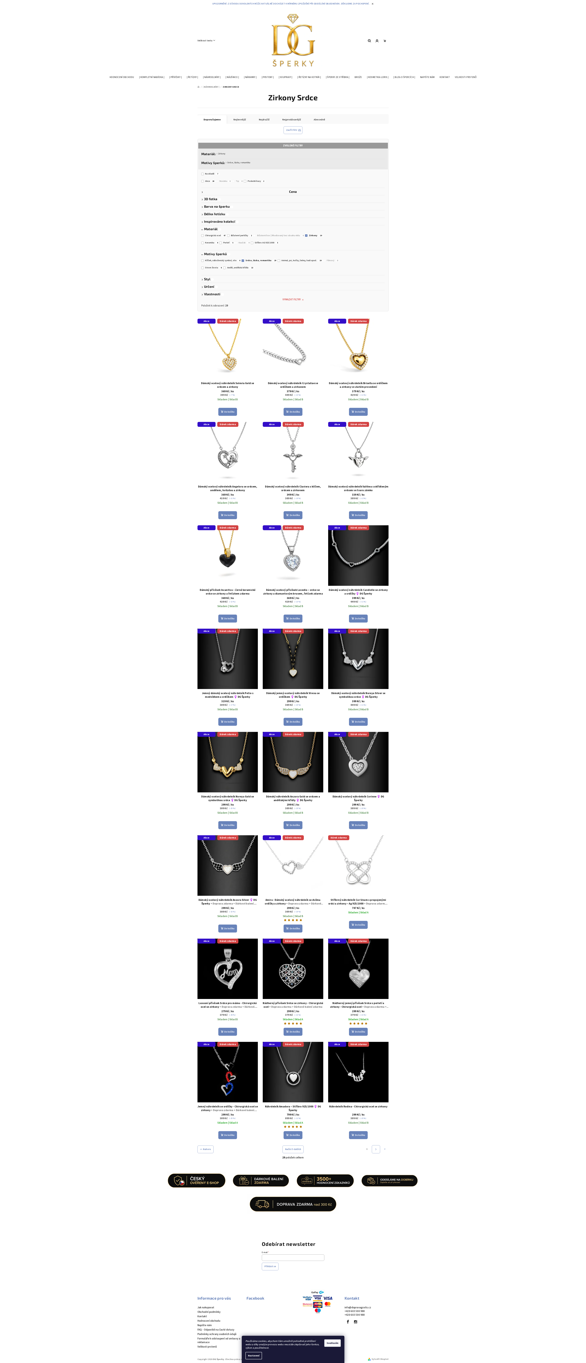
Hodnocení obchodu (208, 1321)
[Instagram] (355, 1321)
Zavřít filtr (292, 130)
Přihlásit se (270, 1266)
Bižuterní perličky (241, 235)
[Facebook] (348, 1321)
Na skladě (211, 173)
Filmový (332, 260)
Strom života (213, 267)
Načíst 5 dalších (293, 1149)
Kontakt (202, 1316)
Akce (209, 181)
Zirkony (221, 153)
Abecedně (319, 119)
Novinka (225, 181)
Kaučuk (244, 242)
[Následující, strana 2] (376, 1149)
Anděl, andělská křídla (240, 267)
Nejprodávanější (291, 119)
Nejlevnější (239, 119)
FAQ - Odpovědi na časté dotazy (215, 1330)
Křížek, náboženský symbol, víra (222, 260)
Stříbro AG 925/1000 (266, 242)
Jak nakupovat (205, 1307)
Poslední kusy (256, 181)
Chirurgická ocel (215, 235)
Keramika (211, 242)
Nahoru (207, 1149)
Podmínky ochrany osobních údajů (217, 1334)
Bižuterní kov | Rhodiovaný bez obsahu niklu (280, 235)
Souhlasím (332, 1343)
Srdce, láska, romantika (238, 162)
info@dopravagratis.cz (358, 1307)
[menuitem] (122, 77)
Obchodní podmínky (209, 1312)
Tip (239, 181)
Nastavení (253, 1355)
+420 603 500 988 (355, 1311)
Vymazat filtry (292, 299)
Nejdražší (264, 119)
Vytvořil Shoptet (380, 1359)
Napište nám (204, 1325)
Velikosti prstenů (207, 1347)
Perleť (228, 242)
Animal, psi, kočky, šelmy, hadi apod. (301, 260)
